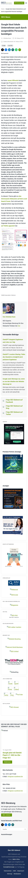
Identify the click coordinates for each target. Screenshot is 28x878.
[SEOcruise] (14, 595)
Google (3, 45)
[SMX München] (14, 583)
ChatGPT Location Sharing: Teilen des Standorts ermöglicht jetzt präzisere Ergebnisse (14, 356)
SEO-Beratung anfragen (19, 2)
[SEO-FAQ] (14, 615)
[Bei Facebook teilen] (6, 49)
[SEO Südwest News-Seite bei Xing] (12, 694)
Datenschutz (7, 871)
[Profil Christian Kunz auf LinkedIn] (17, 689)
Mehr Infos (16, 859)
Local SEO (10, 45)
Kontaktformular (8, 867)
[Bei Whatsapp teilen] (16, 49)
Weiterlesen (7, 762)
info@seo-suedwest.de (15, 776)
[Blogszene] (14, 605)
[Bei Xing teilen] (12, 49)
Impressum (20, 871)
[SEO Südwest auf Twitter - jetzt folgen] (7, 694)
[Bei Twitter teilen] (2, 49)
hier (19, 326)
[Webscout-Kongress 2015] (14, 589)
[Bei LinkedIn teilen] (9, 49)
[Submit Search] (25, 829)
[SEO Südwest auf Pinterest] (11, 689)
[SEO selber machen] (14, 627)
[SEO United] (14, 651)
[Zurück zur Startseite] (6, 3)
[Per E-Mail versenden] (19, 49)
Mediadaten (17, 874)
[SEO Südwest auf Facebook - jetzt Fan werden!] (11, 683)
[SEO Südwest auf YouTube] (20, 694)
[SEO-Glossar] (14, 707)
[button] (26, 3)
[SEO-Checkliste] (14, 434)
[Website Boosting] (14, 639)
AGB (14, 871)
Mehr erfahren (6, 815)
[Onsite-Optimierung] (14, 557)
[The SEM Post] (14, 662)
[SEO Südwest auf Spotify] (17, 683)
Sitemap (9, 874)
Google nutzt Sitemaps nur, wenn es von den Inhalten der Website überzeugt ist (14, 381)
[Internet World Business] (14, 647)
